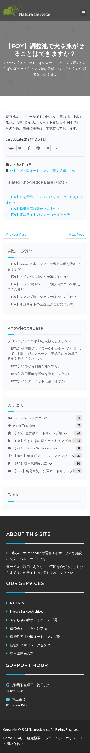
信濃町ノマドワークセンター (32, 645)
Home (8, 63)
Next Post (76, 234)
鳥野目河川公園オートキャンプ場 (35, 637)
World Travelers (24, 425)
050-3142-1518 (16, 705)
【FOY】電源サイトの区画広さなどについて (40, 304)
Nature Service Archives (26, 611)
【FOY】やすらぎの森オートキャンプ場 (46, 63)
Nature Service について (30, 418)
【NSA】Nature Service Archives (35, 448)
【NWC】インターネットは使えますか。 (38, 381)
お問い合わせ (13, 744)
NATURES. (17, 603)
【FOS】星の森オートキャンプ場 (37, 433)
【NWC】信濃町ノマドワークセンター (42, 456)
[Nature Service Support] (32, 10)
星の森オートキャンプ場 (28, 628)
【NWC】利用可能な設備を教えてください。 (41, 374)
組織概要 (34, 738)
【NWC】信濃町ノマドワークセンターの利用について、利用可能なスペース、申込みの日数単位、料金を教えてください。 (44, 353)
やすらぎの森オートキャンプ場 (33, 620)
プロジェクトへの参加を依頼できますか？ (39, 341)
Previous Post (16, 234)
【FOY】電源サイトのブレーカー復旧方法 (39, 214)
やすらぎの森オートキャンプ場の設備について (44, 170)
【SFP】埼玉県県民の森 (29, 463)
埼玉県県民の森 (21, 653)
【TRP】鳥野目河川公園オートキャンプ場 (44, 471)
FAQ (19, 738)
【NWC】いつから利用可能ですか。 (34, 366)
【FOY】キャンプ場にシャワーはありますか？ (42, 296)
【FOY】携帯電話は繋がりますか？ (34, 208)
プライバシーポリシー (62, 738)
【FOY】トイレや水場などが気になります (39, 276)
